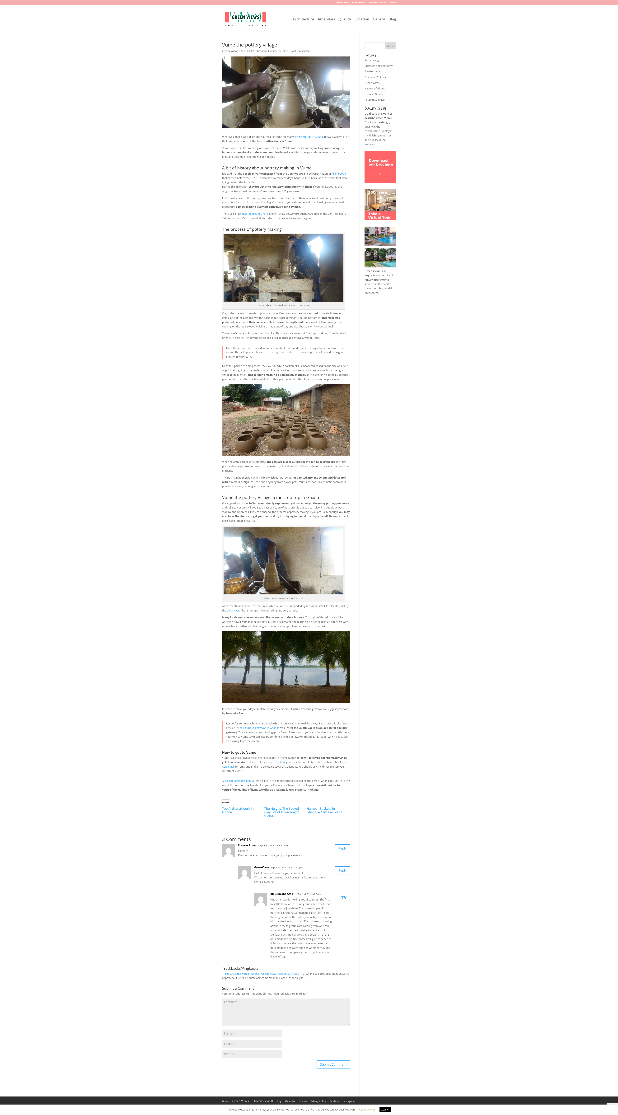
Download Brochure (377, 3)
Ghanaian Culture (266, 50)
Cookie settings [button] (367, 1109)
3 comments (305, 50)
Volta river (233, 610)
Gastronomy (372, 71)
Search (390, 45)
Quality (345, 19)
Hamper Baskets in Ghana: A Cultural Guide (324, 810)
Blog (392, 19)
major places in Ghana (255, 213)
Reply (342, 848)
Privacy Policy (318, 1101)
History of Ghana (375, 88)
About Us (290, 1101)
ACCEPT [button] (385, 1109)
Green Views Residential (239, 781)
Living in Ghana (374, 94)
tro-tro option (276, 762)
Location (362, 19)
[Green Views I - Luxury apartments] (380, 245)
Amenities (326, 19)
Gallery (379, 19)
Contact (392, 3)
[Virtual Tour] (380, 219)
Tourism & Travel (286, 50)
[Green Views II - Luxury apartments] (380, 266)
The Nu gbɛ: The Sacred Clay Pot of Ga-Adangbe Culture (281, 812)
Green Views (372, 83)
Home (225, 1101)
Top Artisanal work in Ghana (238, 810)
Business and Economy (379, 66)
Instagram (349, 1101)
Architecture (303, 19)
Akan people (339, 173)
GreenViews (231, 50)
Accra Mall (228, 766)
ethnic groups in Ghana (308, 137)
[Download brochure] (380, 182)
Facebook (334, 1101)
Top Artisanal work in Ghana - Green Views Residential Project (262, 973)
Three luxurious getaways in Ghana (256, 728)
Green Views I (342, 2)
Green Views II (358, 2)
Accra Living (372, 60)
